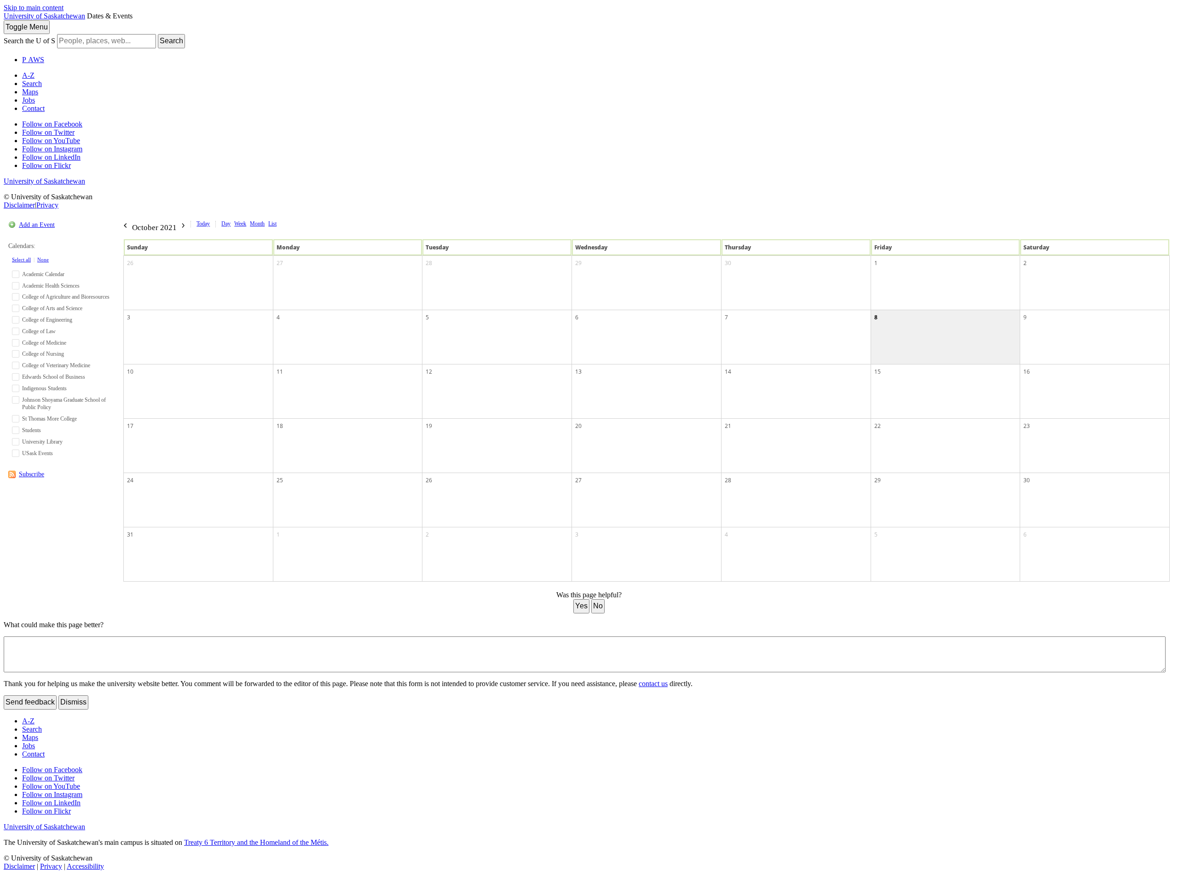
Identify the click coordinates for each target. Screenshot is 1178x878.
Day (226, 223)
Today (203, 223)
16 (1026, 371)
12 (429, 371)
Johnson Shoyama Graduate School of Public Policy (64, 404)
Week (240, 223)
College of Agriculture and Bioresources (66, 297)
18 (280, 426)
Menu (27, 27)
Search (171, 41)
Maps (30, 92)
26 (130, 263)
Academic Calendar (43, 274)
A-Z (28, 75)
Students (31, 430)
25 (280, 480)
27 (280, 263)
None (43, 259)
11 (280, 371)
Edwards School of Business (53, 377)
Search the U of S (29, 41)
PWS (33, 60)
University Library (42, 442)
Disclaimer (19, 205)
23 (1026, 426)
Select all (21, 259)
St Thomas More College (49, 419)
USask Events (37, 453)
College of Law (39, 331)
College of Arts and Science (52, 308)
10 (130, 371)
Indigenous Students (44, 388)
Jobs (28, 100)
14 (728, 371)
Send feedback (30, 702)
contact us (653, 683)
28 (429, 263)
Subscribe (31, 474)
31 (130, 534)
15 (877, 371)
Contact (33, 108)
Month (257, 223)
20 (578, 426)
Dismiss (73, 702)
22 (877, 426)
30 (728, 263)
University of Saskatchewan (44, 16)
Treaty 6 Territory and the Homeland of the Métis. (256, 842)
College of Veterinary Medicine (56, 365)
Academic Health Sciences (51, 286)
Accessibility (85, 866)
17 (130, 426)
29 (578, 263)
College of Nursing (43, 354)
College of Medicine (44, 343)
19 (429, 426)
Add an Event (37, 224)
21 (728, 426)
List (272, 223)
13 (578, 371)
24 (130, 480)
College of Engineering (47, 320)
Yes (581, 606)
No (598, 606)
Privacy (47, 205)
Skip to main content (34, 8)
